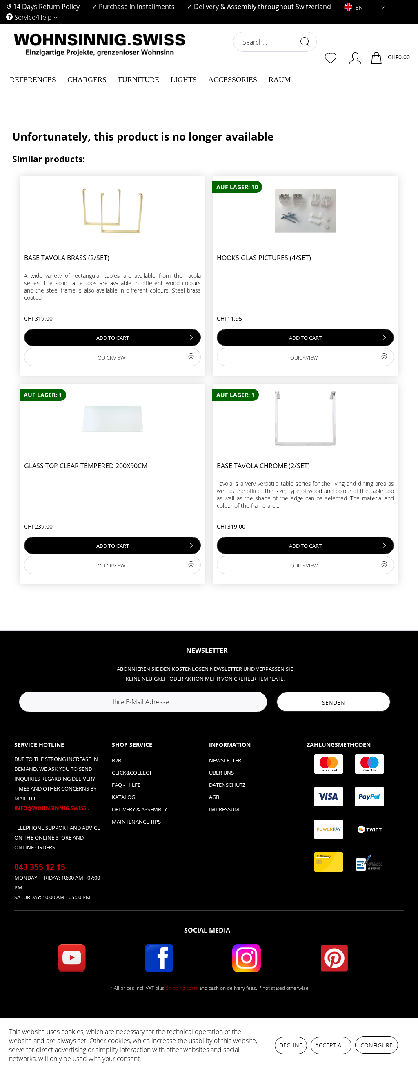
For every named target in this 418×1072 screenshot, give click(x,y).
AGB (214, 797)
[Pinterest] (334, 958)
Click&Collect (132, 772)
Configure (376, 1045)
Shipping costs (182, 988)
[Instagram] (246, 958)
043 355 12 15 (39, 867)
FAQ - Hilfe (126, 784)
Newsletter (225, 760)
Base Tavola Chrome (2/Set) (263, 466)
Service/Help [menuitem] (33, 17)
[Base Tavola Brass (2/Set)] (112, 210)
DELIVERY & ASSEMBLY (139, 809)
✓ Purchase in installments (133, 6)
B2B (116, 760)
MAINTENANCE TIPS (136, 821)
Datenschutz (227, 784)
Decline (290, 1045)
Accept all (331, 1045)
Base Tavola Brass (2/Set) (66, 258)
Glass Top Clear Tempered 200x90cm (85, 466)
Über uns (221, 772)
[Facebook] (159, 958)
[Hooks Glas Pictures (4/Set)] (305, 210)
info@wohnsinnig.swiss (50, 808)
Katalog (123, 797)
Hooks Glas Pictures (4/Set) (264, 258)
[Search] (305, 42)
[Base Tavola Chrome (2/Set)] (305, 418)
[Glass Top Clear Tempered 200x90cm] (112, 418)
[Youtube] (71, 958)
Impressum (224, 809)
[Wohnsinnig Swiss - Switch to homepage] (99, 62)
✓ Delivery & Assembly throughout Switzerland (259, 6)
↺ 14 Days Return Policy (43, 6)
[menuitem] (43, 7)
